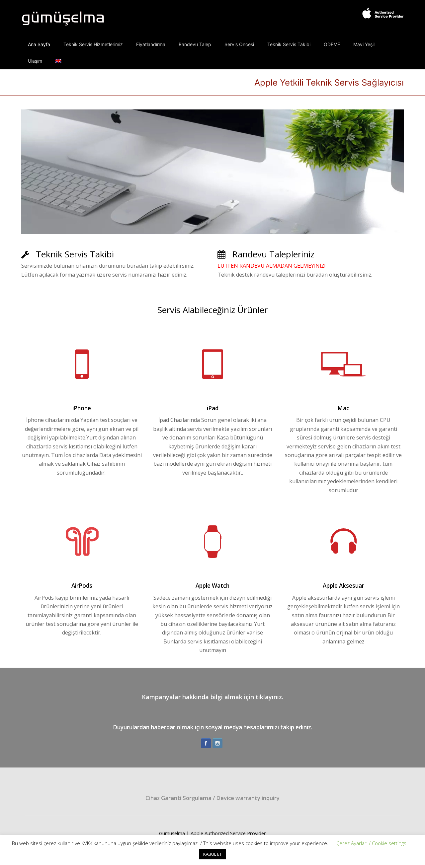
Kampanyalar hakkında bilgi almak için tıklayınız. (212, 697)
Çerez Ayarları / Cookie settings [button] (371, 843)
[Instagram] (217, 743)
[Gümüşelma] (63, 17)
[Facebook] (206, 743)
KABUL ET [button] (212, 854)
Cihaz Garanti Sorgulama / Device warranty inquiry (212, 798)
